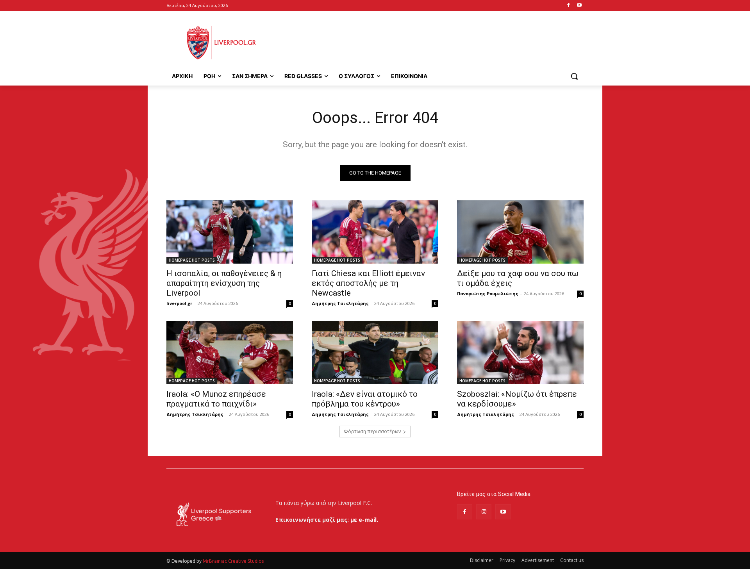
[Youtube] (579, 5)
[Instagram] (483, 511)
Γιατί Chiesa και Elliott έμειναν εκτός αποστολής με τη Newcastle (368, 283)
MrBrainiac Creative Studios (233, 561)
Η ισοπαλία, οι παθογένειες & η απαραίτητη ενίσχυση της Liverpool (224, 283)
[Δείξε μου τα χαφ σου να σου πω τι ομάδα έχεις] (520, 232)
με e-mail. (364, 519)
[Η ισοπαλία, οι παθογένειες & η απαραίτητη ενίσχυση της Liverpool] (229, 232)
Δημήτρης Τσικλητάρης (340, 303)
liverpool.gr (179, 303)
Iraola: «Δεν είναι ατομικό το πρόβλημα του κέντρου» (365, 398)
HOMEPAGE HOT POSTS (192, 260)
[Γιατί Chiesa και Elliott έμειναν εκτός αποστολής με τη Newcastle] (375, 232)
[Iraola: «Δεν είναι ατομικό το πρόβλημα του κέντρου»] (375, 352)
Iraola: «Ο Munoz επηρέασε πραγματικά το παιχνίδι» (216, 398)
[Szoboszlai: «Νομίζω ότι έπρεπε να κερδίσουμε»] (520, 352)
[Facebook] (568, 5)
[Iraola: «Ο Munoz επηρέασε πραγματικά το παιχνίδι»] (229, 352)
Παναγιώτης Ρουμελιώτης (487, 293)
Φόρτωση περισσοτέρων (372, 431)
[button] (574, 76)
